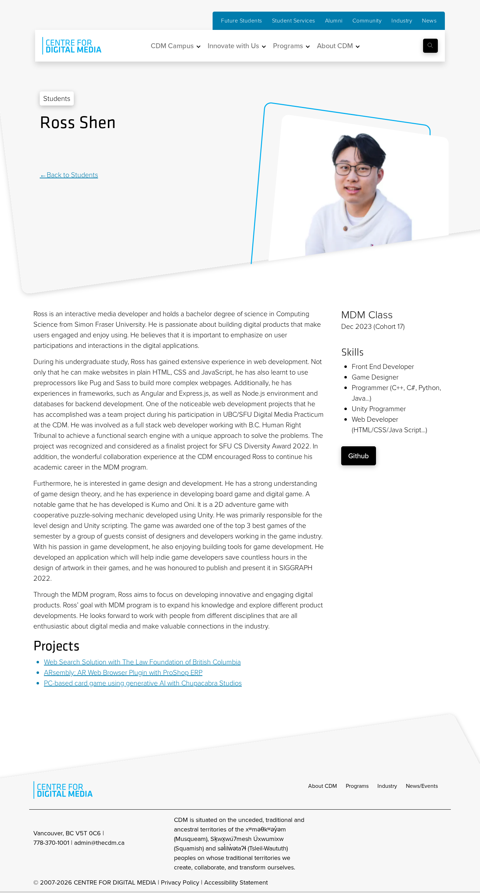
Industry (401, 21)
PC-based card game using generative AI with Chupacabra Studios (143, 683)
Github (358, 456)
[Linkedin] (43, 151)
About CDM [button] (335, 45)
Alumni (334, 21)
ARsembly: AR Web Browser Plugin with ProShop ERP (123, 672)
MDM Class (367, 314)
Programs (357, 786)
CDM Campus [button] (172, 45)
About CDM (322, 786)
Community (367, 21)
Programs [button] (288, 45)
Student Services (293, 21)
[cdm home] (66, 46)
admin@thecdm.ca (99, 842)
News (429, 21)
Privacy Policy (180, 882)
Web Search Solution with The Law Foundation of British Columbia (142, 662)
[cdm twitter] (426, 843)
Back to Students (72, 175)
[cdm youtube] (442, 843)
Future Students (241, 21)
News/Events (422, 786)
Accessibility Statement (236, 882)
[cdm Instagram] (395, 843)
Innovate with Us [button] (233, 45)
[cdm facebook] (411, 843)
